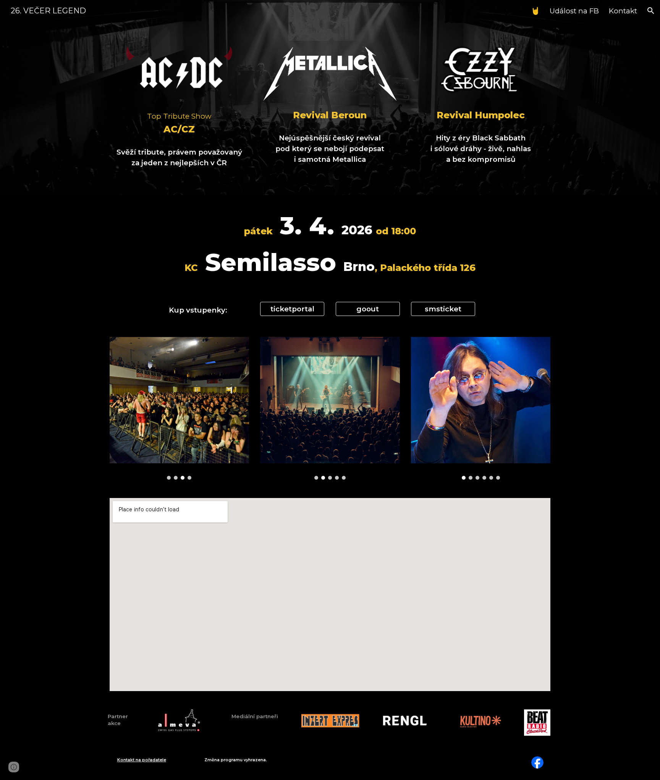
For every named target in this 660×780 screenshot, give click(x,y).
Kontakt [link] (623, 10)
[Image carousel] (179, 408)
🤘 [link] (535, 10)
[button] (651, 11)
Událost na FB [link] (574, 10)
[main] (179, 122)
